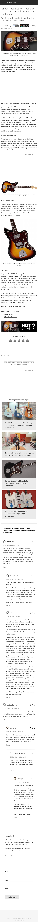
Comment (8, 856)
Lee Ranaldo (10, 541)
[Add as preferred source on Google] (24, 25)
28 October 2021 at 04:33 (11, 545)
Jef (10, 26)
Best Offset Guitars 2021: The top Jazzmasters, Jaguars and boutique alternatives (19, 425)
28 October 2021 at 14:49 (22, 782)
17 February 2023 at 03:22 (14, 616)
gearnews (11, 2)
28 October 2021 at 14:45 (18, 757)
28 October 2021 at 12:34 (14, 579)
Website (7, 888)
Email (7, 880)
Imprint (24, 918)
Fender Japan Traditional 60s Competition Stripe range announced (16, 513)
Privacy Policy (16, 918)
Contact (30, 918)
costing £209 (26, 278)
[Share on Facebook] (26, 356)
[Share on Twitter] (33, 356)
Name (7, 872)
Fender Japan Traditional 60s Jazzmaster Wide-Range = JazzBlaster (16, 483)
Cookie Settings (19, 920)
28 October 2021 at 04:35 (11, 708)
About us (8, 918)
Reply (4, 567)
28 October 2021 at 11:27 (14, 731)
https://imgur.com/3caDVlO (23, 814)
